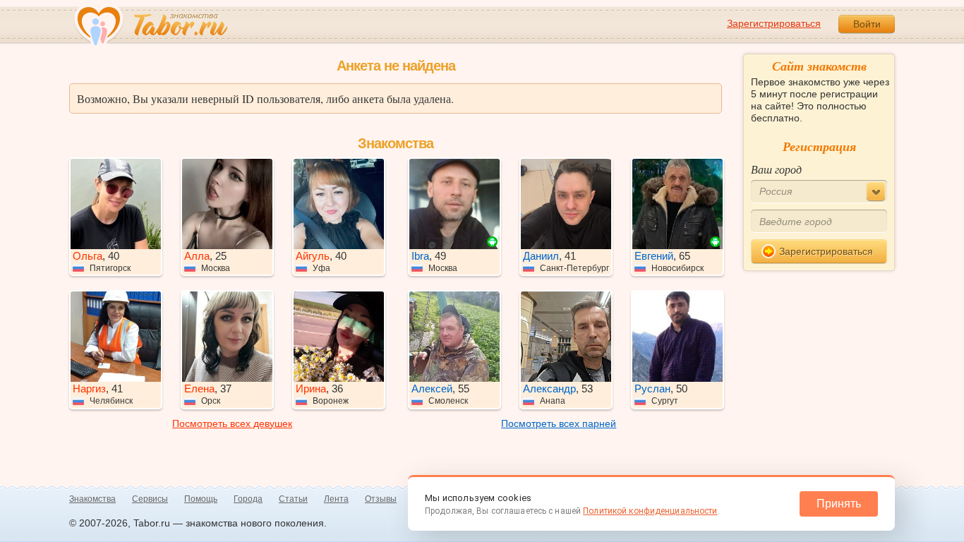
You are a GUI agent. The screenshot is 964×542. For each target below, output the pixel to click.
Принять (839, 504)
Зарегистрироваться (774, 23)
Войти (867, 24)
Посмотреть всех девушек (232, 423)
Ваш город (776, 169)
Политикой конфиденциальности (650, 511)
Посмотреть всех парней (558, 423)
